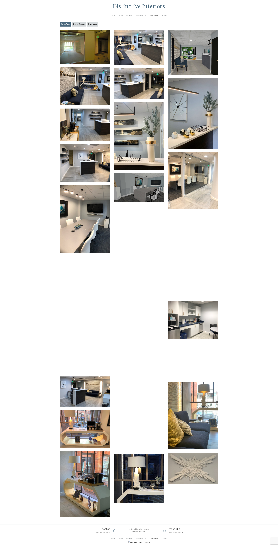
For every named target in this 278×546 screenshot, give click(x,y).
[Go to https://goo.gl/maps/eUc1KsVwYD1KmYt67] (95, 530)
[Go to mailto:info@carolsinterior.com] (182, 530)
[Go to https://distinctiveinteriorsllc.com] (139, 6)
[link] (113, 15)
